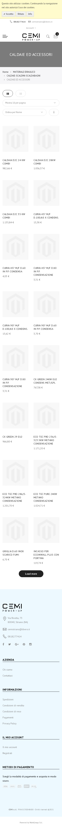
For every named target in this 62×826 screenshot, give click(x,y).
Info (30, 14)
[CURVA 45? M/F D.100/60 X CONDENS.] (46, 193)
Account (30, 28)
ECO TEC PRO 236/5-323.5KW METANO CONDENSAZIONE (45, 440)
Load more (31, 573)
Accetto (9, 14)
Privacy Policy (10, 723)
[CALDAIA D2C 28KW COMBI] (46, 139)
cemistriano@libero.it (19, 629)
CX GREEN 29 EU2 (13, 436)
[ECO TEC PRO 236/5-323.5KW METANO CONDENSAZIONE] (46, 415)
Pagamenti (8, 717)
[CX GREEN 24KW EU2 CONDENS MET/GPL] (46, 358)
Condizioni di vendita (13, 705)
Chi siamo (7, 669)
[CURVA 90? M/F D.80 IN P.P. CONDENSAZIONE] (15, 358)
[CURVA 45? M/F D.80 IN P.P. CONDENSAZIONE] (46, 247)
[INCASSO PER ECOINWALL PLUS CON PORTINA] (46, 530)
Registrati (7, 753)
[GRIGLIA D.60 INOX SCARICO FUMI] (15, 530)
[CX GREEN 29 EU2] (15, 415)
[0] (55, 37)
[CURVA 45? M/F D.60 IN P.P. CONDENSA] (15, 247)
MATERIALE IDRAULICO (24, 71)
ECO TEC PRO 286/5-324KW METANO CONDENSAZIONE (14, 497)
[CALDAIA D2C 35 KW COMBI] (15, 193)
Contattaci (8, 675)
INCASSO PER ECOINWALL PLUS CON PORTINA (46, 555)
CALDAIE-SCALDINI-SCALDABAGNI (23, 75)
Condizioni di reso (12, 711)
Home (5, 71)
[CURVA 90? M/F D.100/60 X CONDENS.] (15, 304)
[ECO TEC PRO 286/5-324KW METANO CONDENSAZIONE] (15, 473)
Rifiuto (21, 14)
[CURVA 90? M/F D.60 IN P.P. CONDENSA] (46, 304)
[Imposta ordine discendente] (54, 112)
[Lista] (21, 93)
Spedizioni (8, 699)
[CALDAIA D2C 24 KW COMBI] (15, 139)
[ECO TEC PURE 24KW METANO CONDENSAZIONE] (46, 473)
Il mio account (10, 747)
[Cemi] (31, 37)
